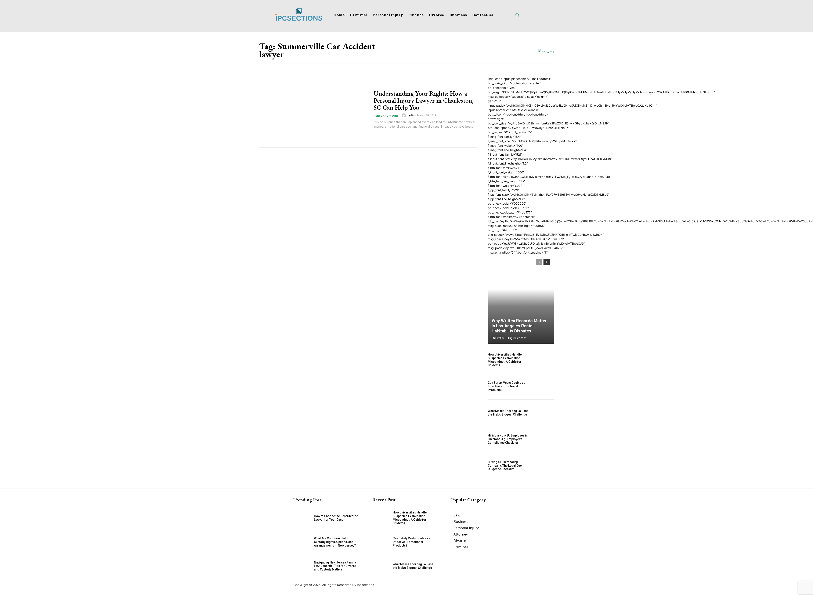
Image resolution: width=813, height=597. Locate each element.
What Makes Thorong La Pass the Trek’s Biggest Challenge (508, 412)
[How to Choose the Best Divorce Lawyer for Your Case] (303, 518)
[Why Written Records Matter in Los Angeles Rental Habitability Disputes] (521, 299)
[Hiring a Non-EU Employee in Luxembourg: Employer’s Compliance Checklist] (544, 439)
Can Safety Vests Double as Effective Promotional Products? (506, 386)
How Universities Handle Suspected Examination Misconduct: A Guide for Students (505, 360)
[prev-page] (539, 262)
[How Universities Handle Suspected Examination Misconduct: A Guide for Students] (544, 360)
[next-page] (546, 262)
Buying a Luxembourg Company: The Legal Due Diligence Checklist (505, 465)
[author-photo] (404, 115)
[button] (517, 15)
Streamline (498, 338)
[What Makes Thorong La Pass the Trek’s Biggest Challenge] (544, 413)
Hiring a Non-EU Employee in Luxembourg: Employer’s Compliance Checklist (508, 439)
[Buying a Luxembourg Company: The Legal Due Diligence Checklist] (544, 466)
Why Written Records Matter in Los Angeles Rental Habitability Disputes (519, 325)
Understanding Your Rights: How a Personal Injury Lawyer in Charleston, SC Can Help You (424, 100)
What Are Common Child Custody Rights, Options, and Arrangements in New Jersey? (335, 542)
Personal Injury (386, 115)
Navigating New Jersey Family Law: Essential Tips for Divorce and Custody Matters (335, 566)
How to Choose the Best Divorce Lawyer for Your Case (336, 517)
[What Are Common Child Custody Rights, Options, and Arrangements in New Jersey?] (303, 542)
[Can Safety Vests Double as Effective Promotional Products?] (544, 386)
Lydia (411, 115)
